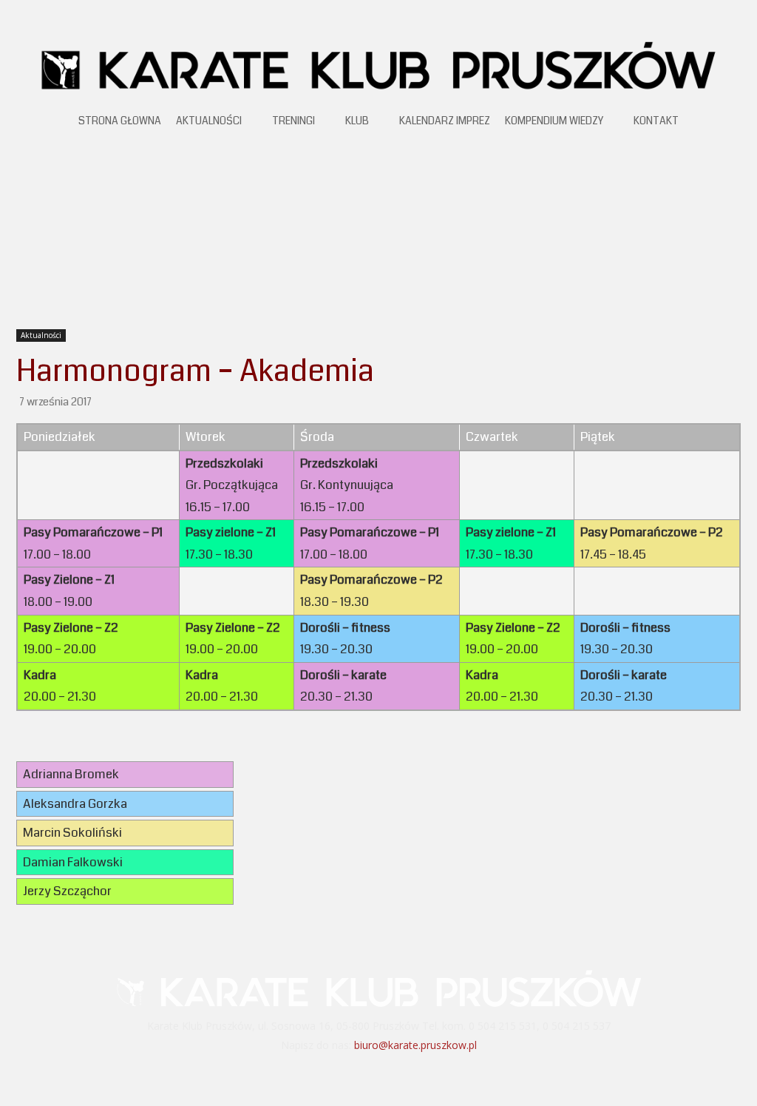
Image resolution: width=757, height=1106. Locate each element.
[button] (730, 123)
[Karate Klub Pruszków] (378, 64)
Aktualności (209, 120)
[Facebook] (359, 1075)
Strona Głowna (119, 120)
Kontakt (656, 120)
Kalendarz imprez (444, 120)
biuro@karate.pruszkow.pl (415, 1045)
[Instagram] (398, 1075)
